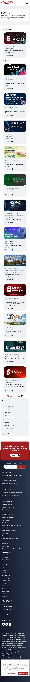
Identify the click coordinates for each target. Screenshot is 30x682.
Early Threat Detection (8, 523)
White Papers (5, 588)
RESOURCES (6, 564)
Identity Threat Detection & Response (12, 525)
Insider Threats (6, 543)
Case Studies (5, 591)
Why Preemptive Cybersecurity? (10, 495)
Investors (4, 612)
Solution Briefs (6, 580)
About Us (6, 601)
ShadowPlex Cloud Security (9, 480)
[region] (15, 667)
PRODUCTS (6, 472)
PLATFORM (6, 489)
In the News (5, 573)
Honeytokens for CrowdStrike (10, 538)
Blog (3, 567)
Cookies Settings (11, 673)
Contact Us (14, 455)
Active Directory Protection (9, 530)
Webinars (4, 586)
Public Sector (5, 555)
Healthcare (5, 557)
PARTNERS (6, 501)
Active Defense (6, 520)
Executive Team (6, 604)
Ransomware (5, 536)
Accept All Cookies (23, 673)
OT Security (5, 528)
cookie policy (8, 669)
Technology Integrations (8, 507)
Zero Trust (5, 541)
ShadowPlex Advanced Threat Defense (12, 475)
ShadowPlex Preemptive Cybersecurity (12, 492)
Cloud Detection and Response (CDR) (12, 549)
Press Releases (6, 575)
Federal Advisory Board (8, 609)
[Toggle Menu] (27, 3)
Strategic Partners (7, 504)
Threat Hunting (6, 533)
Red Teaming (5, 546)
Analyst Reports (6, 578)
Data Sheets (5, 596)
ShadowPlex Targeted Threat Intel (11, 483)
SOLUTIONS (6, 514)
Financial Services (6, 560)
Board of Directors (7, 606)
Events (4, 570)
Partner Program (6, 510)
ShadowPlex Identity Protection (10, 478)
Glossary (4, 594)
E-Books (4, 583)
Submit (22, 467)
